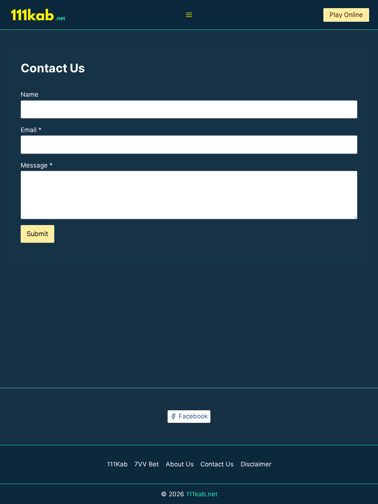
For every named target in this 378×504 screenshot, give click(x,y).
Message (37, 165)
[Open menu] (189, 14)
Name (29, 94)
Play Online (346, 14)
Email (31, 130)
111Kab (117, 464)
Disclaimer (256, 464)
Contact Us (217, 464)
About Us (180, 464)
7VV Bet (146, 464)
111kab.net (201, 494)
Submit (37, 234)
